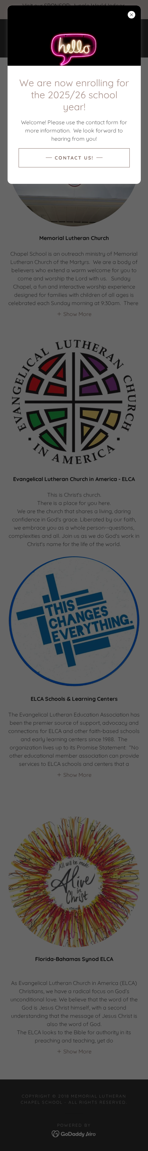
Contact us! (74, 158)
